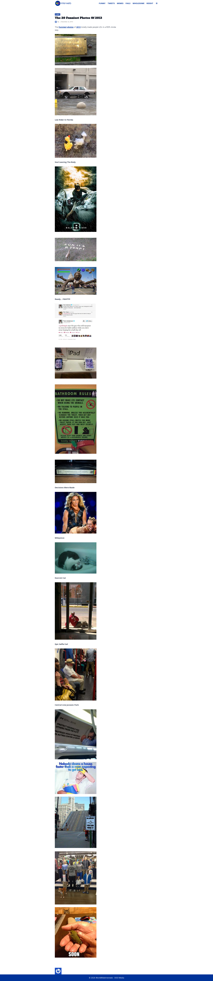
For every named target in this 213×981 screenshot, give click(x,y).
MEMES (120, 3)
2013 (78, 27)
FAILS (128, 3)
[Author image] (56, 22)
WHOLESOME (138, 3)
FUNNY (102, 3)
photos (70, 27)
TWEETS (111, 3)
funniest (63, 27)
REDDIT (150, 3)
